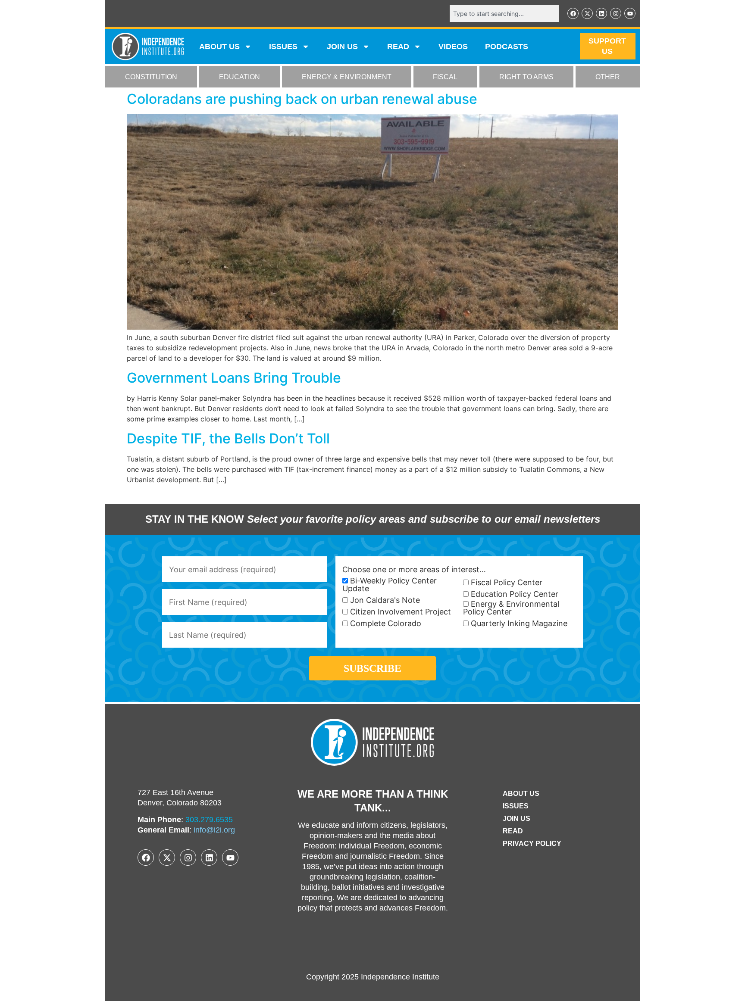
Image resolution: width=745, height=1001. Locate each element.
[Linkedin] (601, 13)
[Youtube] (629, 13)
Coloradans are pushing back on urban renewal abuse (302, 98)
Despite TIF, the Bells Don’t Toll (228, 438)
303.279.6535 (209, 819)
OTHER (607, 77)
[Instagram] (615, 13)
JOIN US (342, 46)
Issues (283, 46)
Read (513, 831)
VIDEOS (453, 46)
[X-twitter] (587, 13)
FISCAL (445, 77)
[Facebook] (573, 13)
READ (398, 46)
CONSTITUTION (151, 77)
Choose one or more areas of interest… (414, 570)
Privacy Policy (532, 843)
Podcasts (506, 46)
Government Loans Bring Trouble (234, 377)
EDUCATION (239, 77)
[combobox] (504, 13)
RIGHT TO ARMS (526, 77)
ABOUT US (219, 46)
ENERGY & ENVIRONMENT (346, 77)
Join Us (516, 818)
